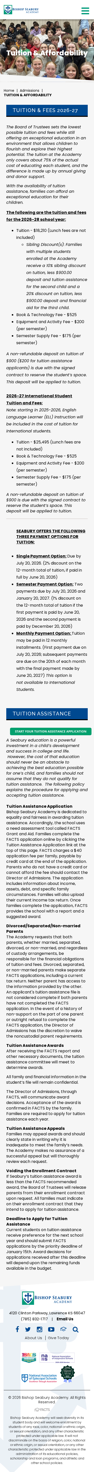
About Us (33, 1337)
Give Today (58, 1337)
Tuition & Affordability (28, 95)
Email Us (65, 1319)
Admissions (29, 90)
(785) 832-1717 (34, 1319)
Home (9, 90)
